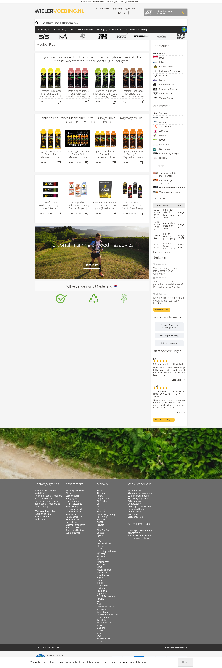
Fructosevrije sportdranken (166, 181)
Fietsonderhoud (74, 509)
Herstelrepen (72, 522)
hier (43, 495)
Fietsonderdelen (74, 511)
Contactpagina (135, 503)
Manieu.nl (183, 647)
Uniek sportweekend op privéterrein (140, 531)
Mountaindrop (166, 84)
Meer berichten (161, 309)
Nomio (100, 577)
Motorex (101, 564)
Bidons (69, 493)
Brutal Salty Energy (169, 153)
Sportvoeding (60, 29)
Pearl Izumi (102, 591)
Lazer (99, 548)
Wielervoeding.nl (140, 484)
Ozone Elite (102, 585)
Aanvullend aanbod (141, 524)
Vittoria (100, 630)
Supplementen (73, 532)
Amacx (162, 122)
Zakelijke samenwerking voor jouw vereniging (140, 537)
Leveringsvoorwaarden (139, 506)
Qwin (99, 604)
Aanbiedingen (42, 29)
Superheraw (165, 93)
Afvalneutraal (135, 490)
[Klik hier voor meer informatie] (61, 298)
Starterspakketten (75, 530)
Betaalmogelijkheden (138, 498)
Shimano (101, 609)
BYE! (161, 57)
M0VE (99, 567)
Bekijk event (181, 213)
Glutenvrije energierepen (172, 187)
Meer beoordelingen (163, 420)
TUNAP (100, 625)
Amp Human (165, 126)
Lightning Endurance (169, 71)
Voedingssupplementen (82, 29)
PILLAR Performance (107, 596)
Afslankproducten (75, 490)
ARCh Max (164, 131)
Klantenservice (103, 8)
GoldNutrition (166, 66)
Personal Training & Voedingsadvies (169, 326)
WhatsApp (43, 506)
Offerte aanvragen (169, 343)
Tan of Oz (101, 620)
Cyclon (100, 535)
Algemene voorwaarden (140, 493)
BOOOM (163, 158)
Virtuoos (101, 633)
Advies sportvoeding (169, 335)
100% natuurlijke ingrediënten (167, 174)
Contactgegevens (47, 484)
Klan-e (100, 546)
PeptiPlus (101, 593)
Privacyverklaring (136, 509)
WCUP (100, 635)
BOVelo (100, 525)
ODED (100, 583)
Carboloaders (72, 495)
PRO (99, 601)
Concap (100, 532)
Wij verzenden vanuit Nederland (90, 286)
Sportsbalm (102, 612)
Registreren (130, 8)
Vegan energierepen (169, 191)
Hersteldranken (73, 519)
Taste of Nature (104, 622)
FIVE (99, 540)
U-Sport (101, 627)
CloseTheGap (103, 530)
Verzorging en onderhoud (109, 29)
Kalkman (101, 554)
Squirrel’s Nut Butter (107, 614)
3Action (163, 113)
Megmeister (103, 562)
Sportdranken (73, 527)
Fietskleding (72, 506)
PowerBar (101, 599)
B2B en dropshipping (138, 495)
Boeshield (102, 517)
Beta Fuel (164, 144)
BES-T (162, 140)
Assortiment (74, 484)
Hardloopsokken (74, 517)
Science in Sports (168, 89)
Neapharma (103, 575)
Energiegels (71, 498)
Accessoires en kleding (137, 29)
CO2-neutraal (135, 501)
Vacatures (133, 514)
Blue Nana (164, 149)
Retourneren (134, 511)
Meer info (91, 265)
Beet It (162, 135)
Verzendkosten (135, 517)
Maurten (163, 75)
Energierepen (72, 501)
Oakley (100, 580)
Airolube (163, 117)
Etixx (161, 62)
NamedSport (103, 572)
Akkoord (185, 662)
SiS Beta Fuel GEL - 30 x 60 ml (168, 364)
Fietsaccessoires (74, 503)
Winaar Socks (166, 98)
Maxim (162, 80)
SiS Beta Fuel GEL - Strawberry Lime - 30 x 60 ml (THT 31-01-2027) (168, 394)
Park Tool (101, 588)
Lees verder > (178, 380)
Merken (102, 484)
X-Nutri (100, 641)
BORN (162, 53)
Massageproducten (75, 525)
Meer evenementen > (164, 252)
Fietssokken (71, 514)
